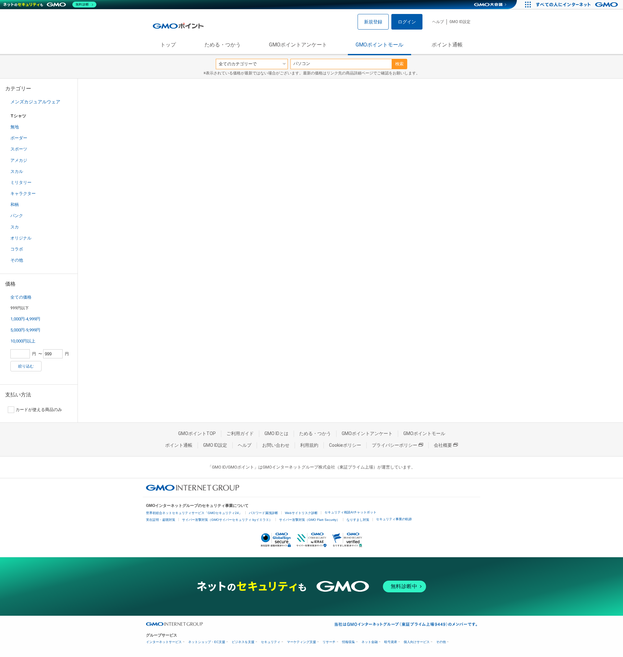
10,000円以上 (22, 341)
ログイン (407, 21)
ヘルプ (438, 21)
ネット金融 (369, 642)
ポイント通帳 (447, 45)
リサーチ (329, 642)
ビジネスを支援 (243, 642)
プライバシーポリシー (394, 445)
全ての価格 (20, 297)
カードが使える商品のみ (39, 409)
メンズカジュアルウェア (35, 101)
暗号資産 (390, 642)
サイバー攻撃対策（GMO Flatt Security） (309, 520)
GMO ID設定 (459, 21)
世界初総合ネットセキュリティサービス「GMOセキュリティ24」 (194, 513)
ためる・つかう (222, 45)
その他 (16, 260)
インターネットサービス (164, 642)
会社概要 (443, 445)
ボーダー (18, 137)
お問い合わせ (275, 445)
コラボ (16, 249)
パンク (16, 215)
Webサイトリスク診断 (301, 513)
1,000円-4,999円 (25, 318)
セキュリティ (270, 642)
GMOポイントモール (379, 45)
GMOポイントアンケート (298, 45)
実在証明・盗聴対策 (160, 520)
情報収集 (348, 642)
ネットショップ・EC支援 (206, 642)
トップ (168, 45)
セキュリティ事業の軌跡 (394, 519)
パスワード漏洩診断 (263, 513)
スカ (14, 227)
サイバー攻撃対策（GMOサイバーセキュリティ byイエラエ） (227, 520)
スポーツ (18, 149)
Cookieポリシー (345, 445)
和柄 (14, 204)
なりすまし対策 (358, 520)
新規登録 (373, 21)
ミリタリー (20, 182)
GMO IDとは (276, 433)
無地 (14, 126)
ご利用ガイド (240, 433)
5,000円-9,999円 (25, 330)
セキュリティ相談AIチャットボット (350, 512)
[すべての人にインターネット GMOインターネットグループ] (577, 4)
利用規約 (309, 445)
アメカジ (18, 160)
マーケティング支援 (301, 642)
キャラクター (23, 193)
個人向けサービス (417, 642)
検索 (399, 63)
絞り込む (26, 366)
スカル (16, 171)
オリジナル (20, 238)
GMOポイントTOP (197, 433)
